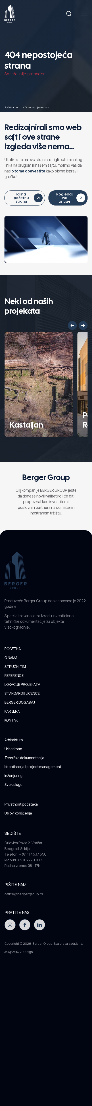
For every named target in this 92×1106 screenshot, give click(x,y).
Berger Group (42, 943)
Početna (9, 107)
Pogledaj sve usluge (64, 198)
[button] (72, 325)
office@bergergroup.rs (23, 894)
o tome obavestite (28, 171)
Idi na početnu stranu (21, 198)
